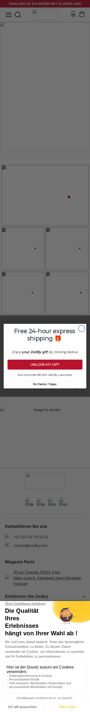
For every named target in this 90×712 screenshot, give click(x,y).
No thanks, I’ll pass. (45, 384)
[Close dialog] (81, 328)
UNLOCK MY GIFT (45, 364)
